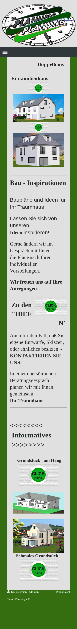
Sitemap (34, 591)
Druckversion (18, 591)
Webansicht (63, 591)
